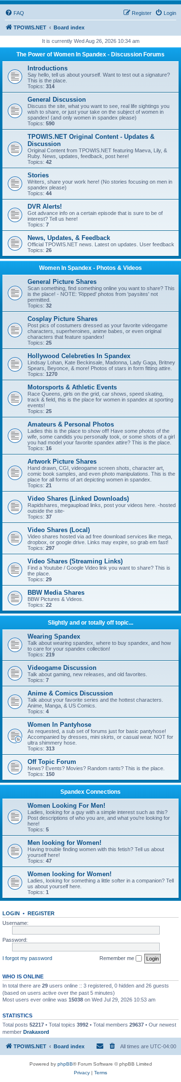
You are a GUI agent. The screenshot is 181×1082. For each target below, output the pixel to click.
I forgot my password (27, 958)
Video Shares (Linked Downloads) (78, 498)
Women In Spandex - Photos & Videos (90, 268)
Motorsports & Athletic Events (72, 387)
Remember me (117, 958)
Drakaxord (36, 1032)
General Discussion (57, 99)
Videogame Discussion (62, 667)
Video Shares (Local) (59, 530)
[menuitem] (14, 13)
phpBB (65, 1064)
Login (11, 913)
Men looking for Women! (64, 842)
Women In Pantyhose (59, 724)
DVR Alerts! (45, 206)
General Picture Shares (62, 281)
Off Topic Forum (52, 761)
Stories (38, 175)
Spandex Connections (90, 791)
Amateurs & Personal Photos (71, 424)
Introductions (48, 68)
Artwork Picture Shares (62, 461)
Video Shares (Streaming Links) (75, 561)
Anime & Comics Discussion (70, 693)
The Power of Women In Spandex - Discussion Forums (90, 54)
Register (41, 913)
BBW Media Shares (56, 592)
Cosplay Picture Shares (62, 318)
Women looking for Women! (69, 874)
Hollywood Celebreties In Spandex (79, 356)
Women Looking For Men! (66, 805)
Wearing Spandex (54, 636)
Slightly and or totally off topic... (90, 622)
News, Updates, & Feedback (69, 237)
